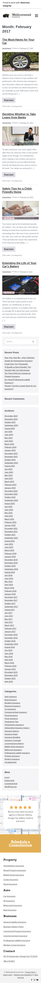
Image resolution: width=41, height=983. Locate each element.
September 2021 (11, 538)
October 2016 (10, 641)
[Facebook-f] (31, 980)
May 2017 (9, 619)
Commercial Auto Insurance (16, 712)
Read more (9, 99)
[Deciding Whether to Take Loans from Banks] (20, 136)
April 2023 (9, 478)
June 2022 (9, 510)
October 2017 (10, 604)
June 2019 (9, 547)
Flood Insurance (11, 715)
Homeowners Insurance (14, 725)
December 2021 (11, 528)
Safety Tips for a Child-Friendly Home (17, 190)
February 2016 (10, 666)
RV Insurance (9, 901)
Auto (6, 890)
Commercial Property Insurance (17, 931)
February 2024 (10, 447)
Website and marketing (23, 975)
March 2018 (9, 588)
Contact (9, 951)
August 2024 (10, 428)
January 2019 (10, 557)
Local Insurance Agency (14, 744)
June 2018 (9, 578)
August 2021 (10, 541)
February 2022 (10, 522)
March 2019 (9, 550)
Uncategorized (10, 762)
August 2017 (10, 610)
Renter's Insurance (12, 759)
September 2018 (11, 569)
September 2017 (11, 607)
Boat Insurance (11, 700)
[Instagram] (34, 980)
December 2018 (11, 560)
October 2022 (10, 497)
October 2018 (10, 566)
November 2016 (11, 638)
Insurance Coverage (13, 740)
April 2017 (9, 622)
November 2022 (11, 494)
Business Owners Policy (13, 926)
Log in (7, 777)
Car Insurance (10, 709)
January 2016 (10, 669)
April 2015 (9, 682)
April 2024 (9, 441)
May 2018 (9, 582)
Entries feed (9, 781)
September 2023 (11, 463)
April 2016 (9, 660)
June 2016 (9, 654)
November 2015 (11, 675)
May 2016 (9, 657)
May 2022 (9, 513)
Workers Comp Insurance (14, 945)
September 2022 (11, 500)
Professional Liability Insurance (17, 753)
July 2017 (8, 613)
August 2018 (10, 572)
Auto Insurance (11, 697)
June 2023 (9, 472)
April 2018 (9, 585)
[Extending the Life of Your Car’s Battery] (20, 285)
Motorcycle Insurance (13, 750)
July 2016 (8, 650)
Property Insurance (12, 756)
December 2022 (11, 491)
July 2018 (8, 575)
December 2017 (11, 597)
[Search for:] (20, 341)
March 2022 (9, 519)
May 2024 (9, 438)
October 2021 (10, 535)
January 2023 (10, 488)
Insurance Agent (11, 734)
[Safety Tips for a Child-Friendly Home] (20, 210)
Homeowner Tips (11, 722)
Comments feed (11, 784)
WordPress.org (11, 787)
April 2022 (9, 516)
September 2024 (11, 425)
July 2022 (8, 507)
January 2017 (10, 632)
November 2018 (11, 563)
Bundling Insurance (12, 703)
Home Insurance (11, 719)
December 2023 (11, 454)
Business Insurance (12, 706)
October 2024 (10, 422)
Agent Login (7, 975)
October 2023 (10, 460)
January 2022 (10, 525)
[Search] (33, 342)
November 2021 (11, 532)
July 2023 (8, 469)
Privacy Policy (30, 972)
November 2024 (11, 419)
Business (10, 916)
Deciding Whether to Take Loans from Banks (19, 116)
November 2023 (11, 457)
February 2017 (10, 628)
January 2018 (10, 594)
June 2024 (9, 435)
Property (10, 859)
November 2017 (11, 600)
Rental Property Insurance (14, 870)
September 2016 (11, 644)
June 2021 (9, 544)
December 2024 (11, 416)
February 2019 (10, 554)
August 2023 (10, 466)
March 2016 (9, 663)
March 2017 (9, 625)
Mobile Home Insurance (14, 747)
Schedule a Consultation (20, 843)
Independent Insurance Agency (17, 728)
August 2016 (10, 647)
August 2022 (10, 504)
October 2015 (10, 678)
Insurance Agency (12, 731)
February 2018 (10, 591)
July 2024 (8, 432)
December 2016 (11, 635)
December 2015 (11, 672)
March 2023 (9, 482)
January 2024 (10, 450)
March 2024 (9, 444)
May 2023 (9, 475)
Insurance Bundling (12, 737)
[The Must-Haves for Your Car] (20, 61)
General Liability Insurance (14, 922)
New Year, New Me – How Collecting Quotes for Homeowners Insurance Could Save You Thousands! (19, 361)
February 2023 (10, 485)
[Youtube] (37, 980)
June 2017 (9, 616)
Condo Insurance (10, 879)
